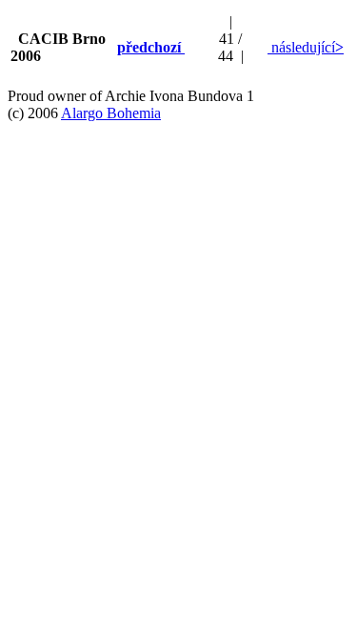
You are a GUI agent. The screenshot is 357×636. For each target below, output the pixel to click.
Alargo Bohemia (111, 113)
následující (306, 47)
